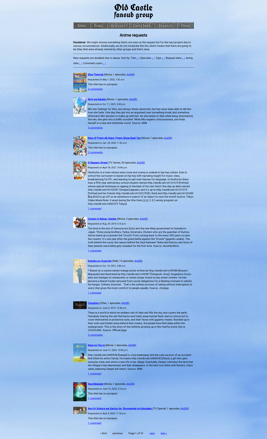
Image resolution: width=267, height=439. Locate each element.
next (152, 433)
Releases (118, 25)
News (98, 25)
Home (81, 25)
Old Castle (133, 10)
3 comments (95, 127)
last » (164, 433)
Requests (166, 25)
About (185, 25)
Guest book (141, 25)
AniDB (130, 74)
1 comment (94, 208)
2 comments (95, 89)
